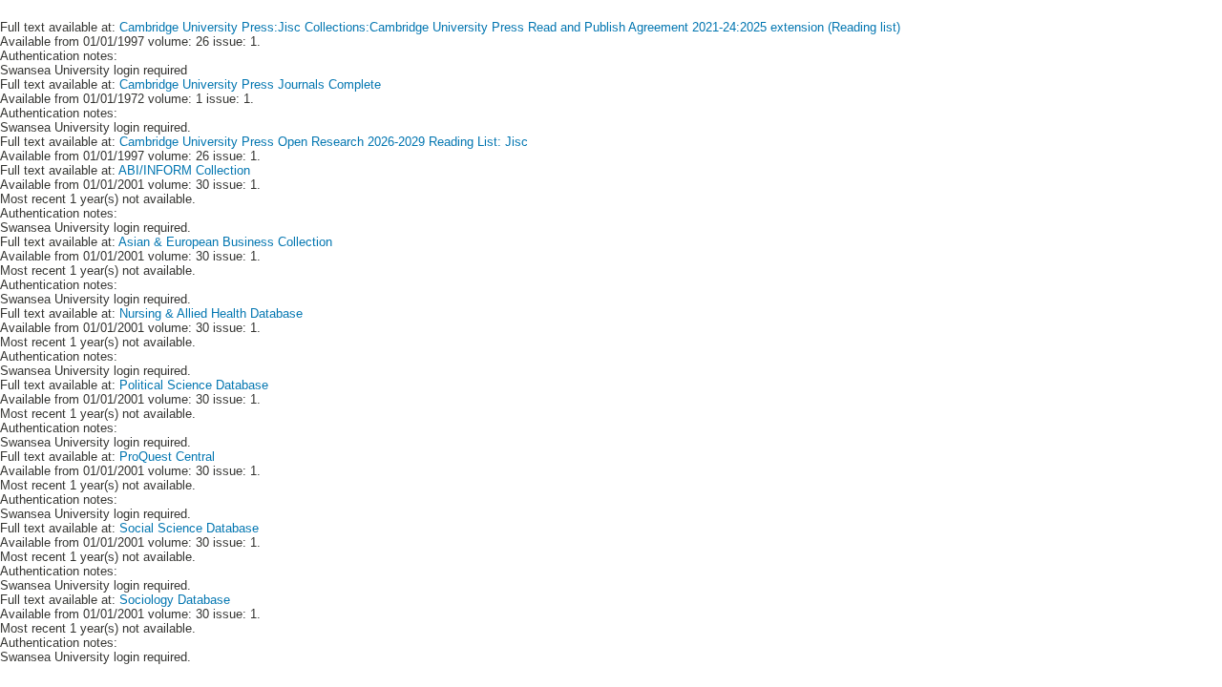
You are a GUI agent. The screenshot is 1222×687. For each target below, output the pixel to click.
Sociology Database (174, 600)
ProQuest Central (167, 456)
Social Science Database (189, 528)
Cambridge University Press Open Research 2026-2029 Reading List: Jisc (323, 142)
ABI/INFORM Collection (184, 170)
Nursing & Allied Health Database (211, 313)
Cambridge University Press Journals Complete (250, 84)
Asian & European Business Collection (225, 242)
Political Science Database (193, 385)
